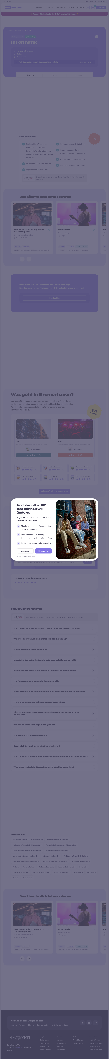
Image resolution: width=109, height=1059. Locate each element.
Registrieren (43, 551)
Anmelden (25, 551)
